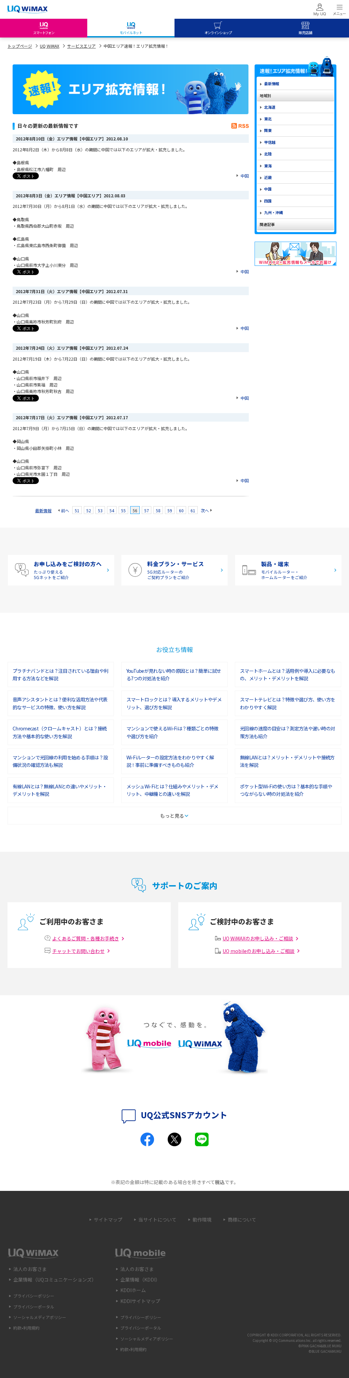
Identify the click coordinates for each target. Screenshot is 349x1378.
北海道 (269, 107)
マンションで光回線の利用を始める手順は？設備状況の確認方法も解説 (60, 761)
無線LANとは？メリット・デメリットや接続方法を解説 (287, 761)
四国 (268, 200)
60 (181, 510)
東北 (268, 118)
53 (100, 510)
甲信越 (269, 142)
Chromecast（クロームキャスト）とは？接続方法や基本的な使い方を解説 (60, 732)
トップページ (19, 46)
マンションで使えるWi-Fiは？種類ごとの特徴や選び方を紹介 (172, 732)
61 (193, 510)
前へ (65, 510)
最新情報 (43, 510)
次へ (205, 510)
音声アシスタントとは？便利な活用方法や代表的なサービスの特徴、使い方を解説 (60, 703)
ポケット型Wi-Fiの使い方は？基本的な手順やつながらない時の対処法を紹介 (286, 790)
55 (123, 510)
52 (88, 510)
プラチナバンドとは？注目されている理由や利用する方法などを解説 (60, 674)
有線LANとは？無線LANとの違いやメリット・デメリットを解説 (60, 790)
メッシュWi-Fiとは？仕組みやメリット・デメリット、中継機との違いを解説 (172, 790)
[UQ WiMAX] (27, 9)
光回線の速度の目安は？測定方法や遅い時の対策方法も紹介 (287, 732)
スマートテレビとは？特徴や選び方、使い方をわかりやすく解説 (287, 703)
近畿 (268, 177)
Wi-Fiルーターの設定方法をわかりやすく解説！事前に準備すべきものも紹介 (170, 761)
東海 (268, 165)
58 (158, 510)
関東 (268, 130)
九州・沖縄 (273, 212)
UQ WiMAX (49, 46)
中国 (245, 176)
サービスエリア (81, 46)
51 (77, 510)
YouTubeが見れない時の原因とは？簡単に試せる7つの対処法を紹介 (173, 674)
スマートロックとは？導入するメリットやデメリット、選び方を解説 (174, 703)
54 (111, 510)
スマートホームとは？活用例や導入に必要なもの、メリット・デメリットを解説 (287, 674)
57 (146, 510)
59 (169, 510)
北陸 (268, 153)
